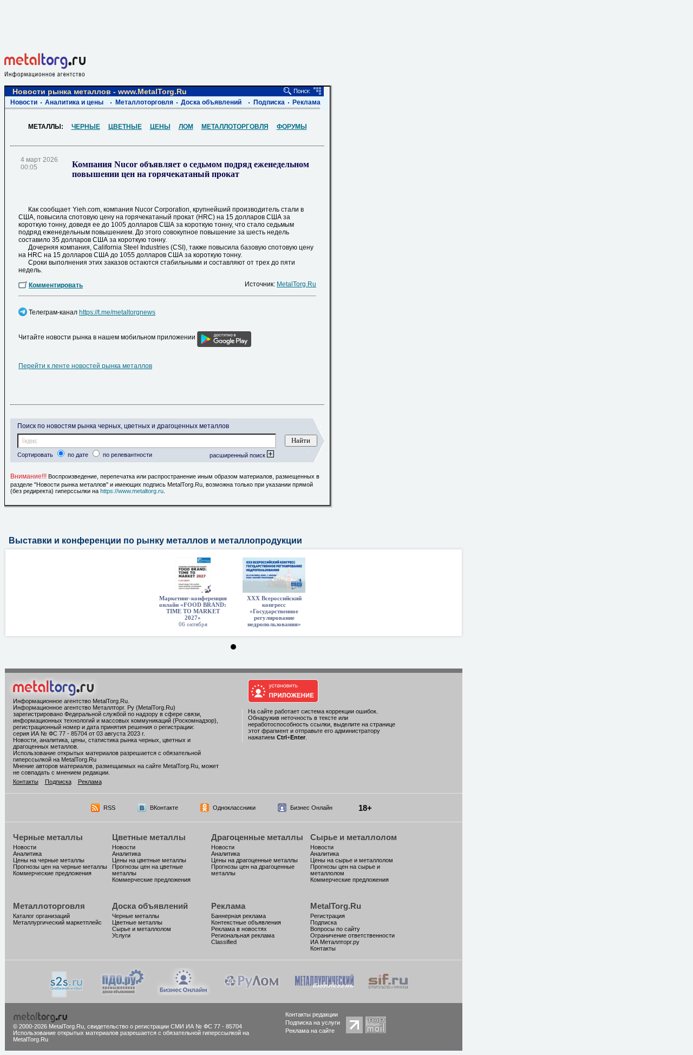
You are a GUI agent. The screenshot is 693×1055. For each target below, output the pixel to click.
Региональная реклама (242, 935)
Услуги (121, 935)
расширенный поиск (238, 455)
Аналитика (27, 853)
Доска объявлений (211, 102)
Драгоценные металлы (257, 837)
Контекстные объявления (246, 922)
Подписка (269, 102)
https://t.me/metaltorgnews (117, 312)
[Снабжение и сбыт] (67, 994)
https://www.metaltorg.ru (132, 491)
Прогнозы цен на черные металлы (60, 866)
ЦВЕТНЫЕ (125, 126)
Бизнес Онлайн (311, 807)
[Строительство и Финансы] (388, 992)
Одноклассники (234, 807)
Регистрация (327, 916)
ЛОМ (186, 126)
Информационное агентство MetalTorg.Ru (70, 701)
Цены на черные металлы (48, 860)
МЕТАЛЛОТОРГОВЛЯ (235, 126)
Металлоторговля (144, 102)
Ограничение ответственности (352, 935)
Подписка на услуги (312, 1022)
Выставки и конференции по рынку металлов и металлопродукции (155, 540)
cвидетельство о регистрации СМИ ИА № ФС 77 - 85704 (164, 1026)
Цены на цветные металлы (149, 860)
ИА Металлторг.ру (334, 942)
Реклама (306, 102)
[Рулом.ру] (251, 992)
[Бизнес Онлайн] (183, 992)
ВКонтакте (164, 807)
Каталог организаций (41, 916)
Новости (23, 102)
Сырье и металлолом (353, 837)
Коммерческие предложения (52, 873)
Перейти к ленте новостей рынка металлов (85, 366)
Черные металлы (48, 837)
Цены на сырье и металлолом (351, 860)
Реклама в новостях (239, 929)
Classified (224, 942)
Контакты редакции (311, 1014)
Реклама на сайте (310, 1030)
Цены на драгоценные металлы (254, 860)
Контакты (25, 781)
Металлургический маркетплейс (57, 922)
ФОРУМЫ (292, 126)
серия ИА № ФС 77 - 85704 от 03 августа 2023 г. (79, 733)
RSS (109, 807)
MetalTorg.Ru (296, 284)
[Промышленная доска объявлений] (123, 993)
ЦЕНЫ (160, 126)
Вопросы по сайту (335, 929)
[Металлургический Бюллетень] (324, 992)
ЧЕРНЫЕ (85, 126)
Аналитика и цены (74, 102)
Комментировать (56, 285)
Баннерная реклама (238, 916)
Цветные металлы (149, 837)
